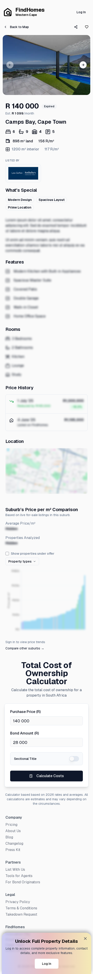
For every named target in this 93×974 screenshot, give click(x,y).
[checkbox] (7, 553)
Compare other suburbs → (24, 648)
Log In (81, 12)
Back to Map (19, 27)
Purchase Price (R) (25, 711)
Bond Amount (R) (24, 733)
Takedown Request (21, 914)
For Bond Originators (22, 882)
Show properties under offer (32, 554)
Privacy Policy (17, 901)
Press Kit (12, 849)
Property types (20, 561)
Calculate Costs (50, 776)
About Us (13, 831)
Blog (9, 837)
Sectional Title (25, 758)
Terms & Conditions (21, 908)
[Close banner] (85, 938)
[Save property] (86, 26)
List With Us (15, 869)
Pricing (11, 824)
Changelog (14, 843)
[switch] (74, 758)
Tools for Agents (19, 875)
